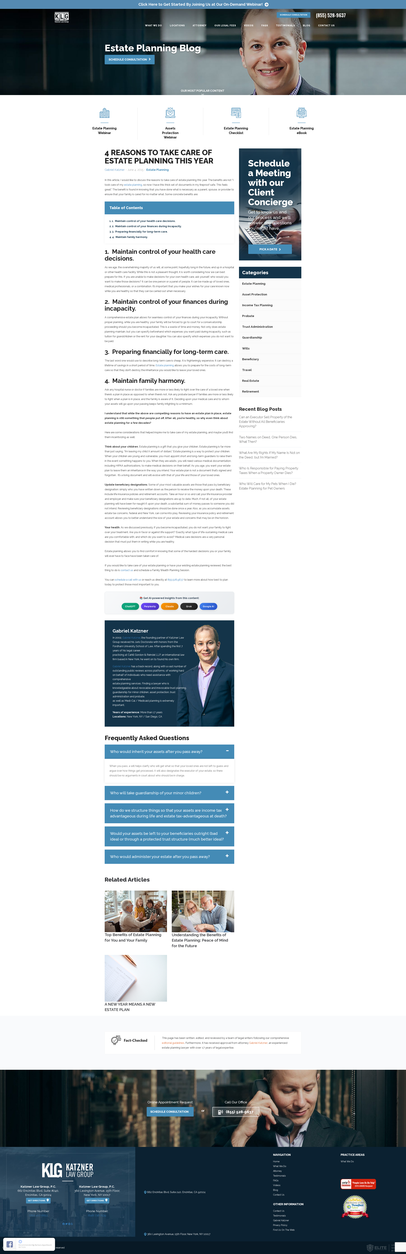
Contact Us (326, 25)
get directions (37, 1201)
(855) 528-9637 (331, 15)
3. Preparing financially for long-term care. (140, 231)
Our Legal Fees (225, 25)
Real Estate (250, 380)
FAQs (264, 25)
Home (276, 1161)
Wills (246, 348)
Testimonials (285, 25)
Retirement (250, 391)
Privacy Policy (280, 1225)
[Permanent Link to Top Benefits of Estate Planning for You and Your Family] (136, 911)
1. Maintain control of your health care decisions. (144, 221)
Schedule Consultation (293, 15)
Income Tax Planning (257, 305)
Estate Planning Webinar (104, 130)
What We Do (153, 25)
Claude (170, 606)
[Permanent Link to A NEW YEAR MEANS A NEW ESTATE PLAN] (136, 978)
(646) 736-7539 (97, 1215)
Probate (248, 316)
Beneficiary (250, 359)
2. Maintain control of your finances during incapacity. (147, 226)
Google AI (208, 606)
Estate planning (165, 365)
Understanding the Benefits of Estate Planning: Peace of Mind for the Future (200, 940)
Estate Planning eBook (302, 130)
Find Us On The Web (284, 1230)
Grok (189, 606)
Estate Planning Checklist (236, 130)
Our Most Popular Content (202, 90)
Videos (248, 25)
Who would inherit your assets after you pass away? (156, 751)
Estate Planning (253, 283)
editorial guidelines (173, 1042)
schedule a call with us (128, 579)
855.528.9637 (175, 579)
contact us (127, 570)
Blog (306, 25)
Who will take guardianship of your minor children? (155, 793)
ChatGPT (130, 606)
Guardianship (252, 337)
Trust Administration (257, 326)
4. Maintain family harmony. (130, 237)
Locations (177, 25)
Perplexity (150, 606)
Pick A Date (268, 249)
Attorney (199, 25)
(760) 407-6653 (38, 1215)
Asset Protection (254, 294)
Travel (247, 370)
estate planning (133, 184)
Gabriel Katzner (115, 169)
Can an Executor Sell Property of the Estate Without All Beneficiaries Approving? (265, 421)
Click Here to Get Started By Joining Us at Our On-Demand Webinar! (200, 4)
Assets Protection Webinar (170, 132)
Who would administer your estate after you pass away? (160, 856)
